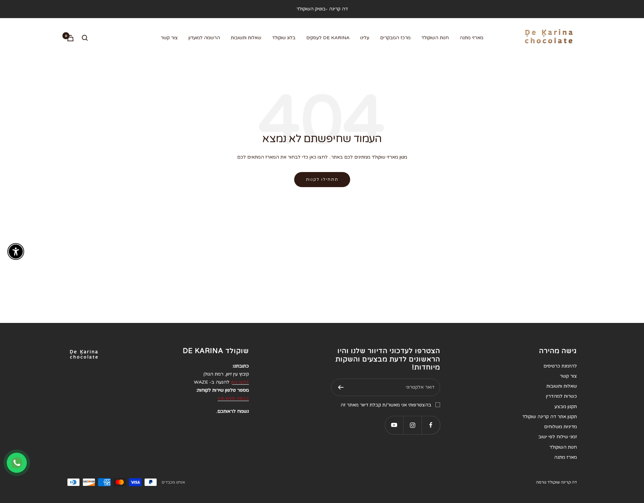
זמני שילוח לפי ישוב (557, 437)
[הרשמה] (340, 387)
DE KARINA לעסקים (328, 38)
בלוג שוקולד (284, 38)
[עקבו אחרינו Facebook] (431, 425)
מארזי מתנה (471, 38)
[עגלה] (70, 38)
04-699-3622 (233, 398)
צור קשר (169, 38)
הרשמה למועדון (204, 38)
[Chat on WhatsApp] (17, 463)
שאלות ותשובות (246, 38)
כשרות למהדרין (561, 396)
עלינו (364, 38)
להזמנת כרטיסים (560, 366)
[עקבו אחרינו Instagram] (412, 425)
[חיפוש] (85, 38)
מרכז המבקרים (395, 38)
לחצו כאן (240, 382)
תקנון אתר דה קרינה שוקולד (549, 417)
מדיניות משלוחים (560, 427)
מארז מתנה (565, 457)
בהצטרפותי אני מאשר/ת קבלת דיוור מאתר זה (385, 405)
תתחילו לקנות (322, 179)
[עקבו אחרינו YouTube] (394, 425)
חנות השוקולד (435, 38)
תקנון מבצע (565, 406)
